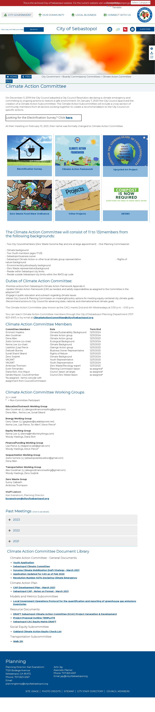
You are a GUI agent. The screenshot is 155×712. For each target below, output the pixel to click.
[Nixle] (118, 26)
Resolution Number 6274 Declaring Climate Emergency (45, 577)
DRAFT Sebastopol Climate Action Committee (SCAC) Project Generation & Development (65, 614)
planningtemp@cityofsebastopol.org (27, 683)
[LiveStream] (125, 26)
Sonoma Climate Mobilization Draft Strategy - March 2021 (46, 570)
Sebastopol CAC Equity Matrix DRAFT (34, 621)
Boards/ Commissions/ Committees (81, 76)
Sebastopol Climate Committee (31, 566)
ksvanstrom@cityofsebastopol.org (27, 498)
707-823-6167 (22, 677)
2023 (16, 519)
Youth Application (23, 562)
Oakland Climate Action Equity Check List (37, 631)
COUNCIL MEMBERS (118, 691)
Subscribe (145, 29)
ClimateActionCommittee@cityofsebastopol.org (63, 317)
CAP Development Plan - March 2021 (34, 587)
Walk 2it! (18, 641)
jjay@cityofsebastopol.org (74, 676)
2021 (16, 541)
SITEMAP (69, 691)
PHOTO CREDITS (51, 691)
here (69, 117)
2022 (16, 530)
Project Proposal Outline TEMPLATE (34, 618)
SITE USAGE (32, 691)
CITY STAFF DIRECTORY (90, 691)
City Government (51, 76)
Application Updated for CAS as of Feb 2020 (38, 574)
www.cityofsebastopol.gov (117, 3)
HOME (12, 76)
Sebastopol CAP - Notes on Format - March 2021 (41, 591)
